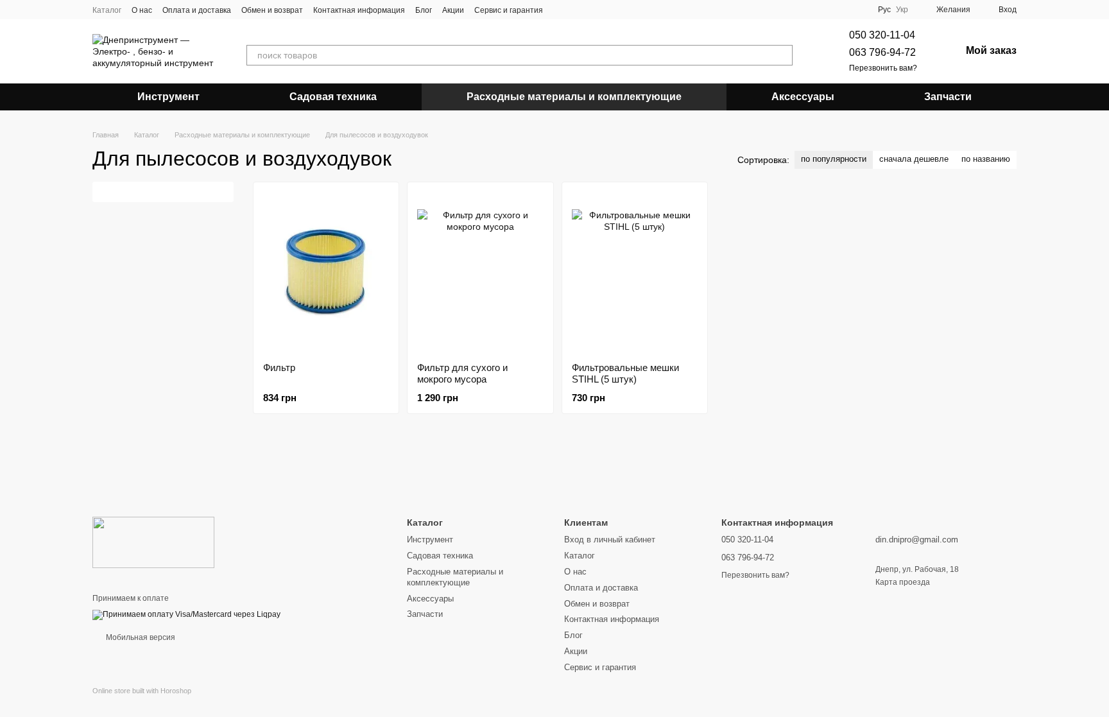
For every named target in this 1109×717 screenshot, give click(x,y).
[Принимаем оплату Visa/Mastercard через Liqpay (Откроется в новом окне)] (186, 614)
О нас (142, 10)
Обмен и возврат (272, 10)
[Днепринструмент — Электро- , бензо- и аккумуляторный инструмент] (153, 541)
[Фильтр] (326, 272)
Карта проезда (902, 582)
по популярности (833, 159)
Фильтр (279, 367)
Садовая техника (333, 96)
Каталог (106, 10)
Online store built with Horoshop (141, 691)
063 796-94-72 (882, 52)
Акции (453, 10)
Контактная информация (359, 10)
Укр (902, 9)
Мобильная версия (139, 637)
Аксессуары (802, 96)
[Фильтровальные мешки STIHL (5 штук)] (635, 272)
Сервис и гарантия (508, 10)
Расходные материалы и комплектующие (574, 96)
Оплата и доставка (196, 10)
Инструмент (168, 96)
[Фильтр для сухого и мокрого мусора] (480, 272)
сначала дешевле (914, 159)
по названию (985, 159)
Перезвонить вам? (883, 68)
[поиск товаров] (782, 55)
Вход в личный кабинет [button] (609, 539)
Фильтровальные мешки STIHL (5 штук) (625, 373)
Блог (423, 10)
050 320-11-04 (882, 35)
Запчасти (948, 96)
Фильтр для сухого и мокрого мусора (462, 373)
